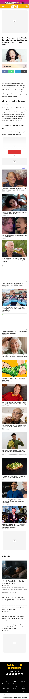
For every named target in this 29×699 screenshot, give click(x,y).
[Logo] (14, 6)
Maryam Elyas (6, 47)
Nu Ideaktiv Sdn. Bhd (13, 697)
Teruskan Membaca (14, 151)
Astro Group (25, 697)
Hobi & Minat (13, 34)
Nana (3, 602)
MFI (2, 585)
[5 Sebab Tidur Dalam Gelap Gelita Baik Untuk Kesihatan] (14, 570)
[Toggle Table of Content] (23, 66)
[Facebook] (7, 674)
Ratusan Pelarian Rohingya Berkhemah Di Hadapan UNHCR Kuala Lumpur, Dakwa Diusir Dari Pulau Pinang (14, 626)
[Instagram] (10, 674)
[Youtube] (19, 674)
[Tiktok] (16, 674)
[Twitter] (13, 674)
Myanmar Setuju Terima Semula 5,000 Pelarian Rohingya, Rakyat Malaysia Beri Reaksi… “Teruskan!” (13, 599)
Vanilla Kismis (5, 34)
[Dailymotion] (22, 674)
